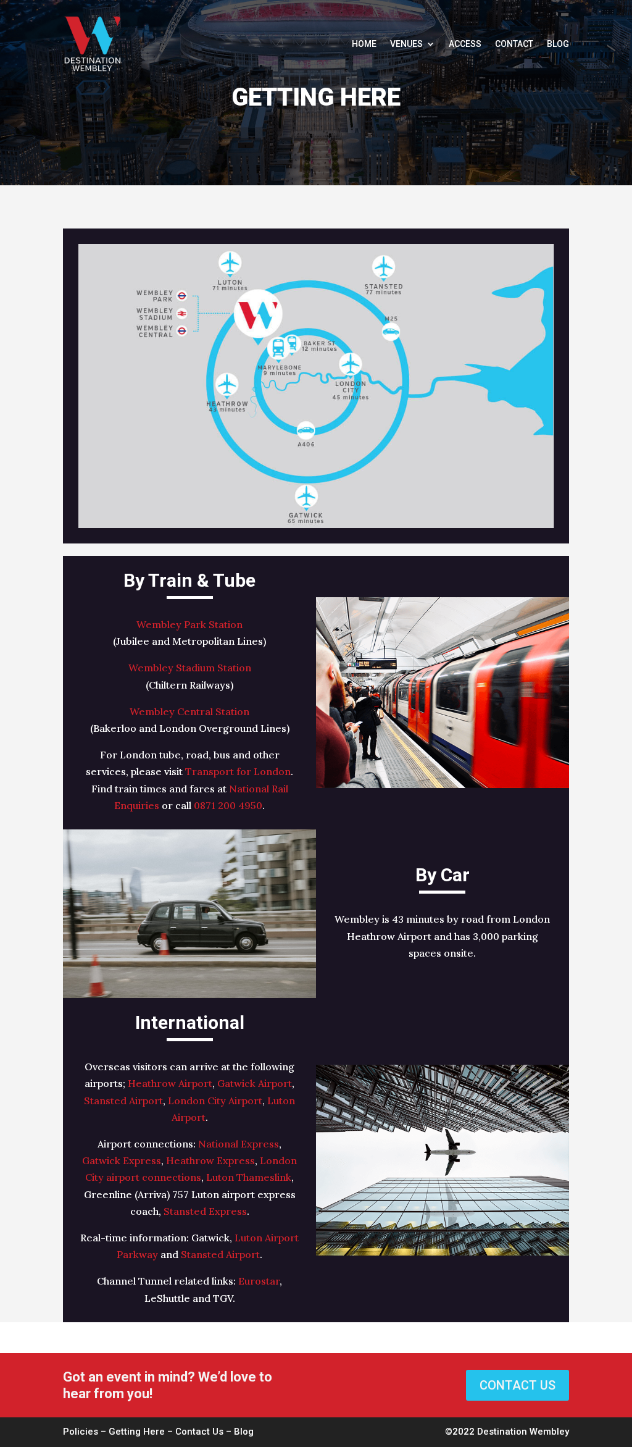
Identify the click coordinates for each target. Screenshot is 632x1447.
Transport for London (238, 771)
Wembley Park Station (189, 624)
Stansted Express (205, 1211)
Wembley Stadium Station (189, 667)
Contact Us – (204, 1431)
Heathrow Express (210, 1160)
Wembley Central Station (189, 711)
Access (465, 44)
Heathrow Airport (170, 1083)
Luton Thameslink (248, 1177)
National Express (238, 1144)
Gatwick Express (121, 1160)
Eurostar (259, 1281)
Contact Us (517, 1385)
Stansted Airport (123, 1100)
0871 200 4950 (228, 805)
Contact (514, 44)
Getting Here (137, 1431)
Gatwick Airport (254, 1083)
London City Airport (215, 1100)
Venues (406, 44)
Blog (558, 44)
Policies (80, 1431)
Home (364, 44)
